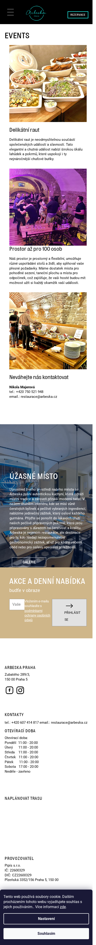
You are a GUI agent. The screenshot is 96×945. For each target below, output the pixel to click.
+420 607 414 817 (24, 722)
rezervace (78, 15)
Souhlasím (46, 933)
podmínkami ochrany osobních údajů (37, 615)
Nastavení (46, 918)
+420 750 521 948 (29, 392)
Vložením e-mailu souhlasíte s (37, 610)
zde (63, 907)
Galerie (29, 561)
